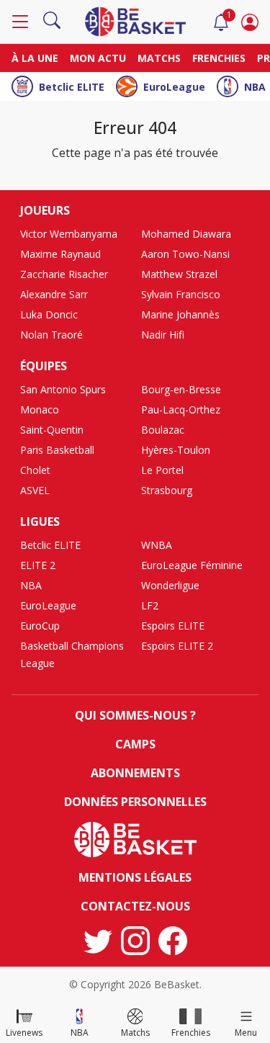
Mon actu (98, 58)
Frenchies (219, 58)
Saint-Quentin (52, 430)
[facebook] (172, 940)
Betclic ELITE (71, 87)
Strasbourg (166, 490)
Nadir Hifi (162, 334)
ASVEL (35, 490)
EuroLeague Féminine (192, 565)
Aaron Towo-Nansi (185, 254)
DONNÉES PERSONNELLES (135, 802)
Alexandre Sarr (54, 294)
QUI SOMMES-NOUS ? (135, 715)
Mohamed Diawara (186, 234)
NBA (255, 87)
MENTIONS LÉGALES (135, 877)
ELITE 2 (37, 565)
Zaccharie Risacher (64, 274)
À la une (35, 58)
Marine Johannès (180, 314)
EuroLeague (174, 87)
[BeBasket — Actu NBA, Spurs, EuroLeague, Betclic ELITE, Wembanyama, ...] (135, 20)
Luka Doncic (49, 314)
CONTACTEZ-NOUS (135, 906)
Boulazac (162, 430)
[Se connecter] (249, 21)
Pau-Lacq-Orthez (180, 409)
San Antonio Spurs (63, 389)
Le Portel (162, 470)
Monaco (39, 409)
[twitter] (98, 940)
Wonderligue (170, 585)
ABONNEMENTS (135, 773)
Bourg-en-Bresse (181, 389)
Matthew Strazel (179, 274)
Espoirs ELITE (172, 625)
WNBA (156, 545)
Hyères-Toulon (175, 450)
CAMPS (135, 744)
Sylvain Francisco (180, 294)
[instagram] (135, 940)
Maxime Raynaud (60, 254)
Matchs (159, 58)
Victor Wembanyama (68, 234)
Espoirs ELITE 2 (177, 646)
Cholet (35, 470)
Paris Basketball (57, 450)
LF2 (149, 605)
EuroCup (40, 625)
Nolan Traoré (51, 334)
